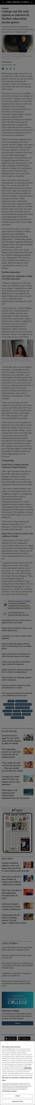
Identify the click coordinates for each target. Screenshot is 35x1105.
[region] (17, 1073)
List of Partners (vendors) (9, 1091)
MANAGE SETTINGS (17, 1101)
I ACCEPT (17, 1096)
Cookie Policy (28, 1068)
